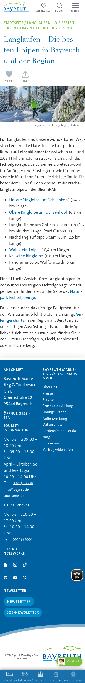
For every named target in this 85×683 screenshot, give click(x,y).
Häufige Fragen (54, 412)
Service (48, 399)
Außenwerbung (55, 418)
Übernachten (9, 680)
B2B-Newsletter (23, 612)
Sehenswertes (40, 680)
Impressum (51, 443)
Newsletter (19, 601)
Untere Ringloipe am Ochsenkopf (39, 200)
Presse (48, 393)
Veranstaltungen (73, 680)
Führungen (24, 680)
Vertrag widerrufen (58, 449)
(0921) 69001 (22, 539)
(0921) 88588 (22, 483)
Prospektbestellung (58, 405)
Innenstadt (56, 680)
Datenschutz (52, 424)
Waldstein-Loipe (24, 250)
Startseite (13, 22)
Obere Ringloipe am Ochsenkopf (38, 212)
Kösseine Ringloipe (26, 256)
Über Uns (50, 387)
